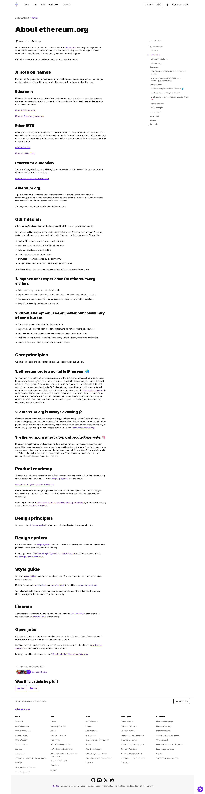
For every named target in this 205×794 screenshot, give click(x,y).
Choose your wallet (58, 726)
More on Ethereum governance (29, 116)
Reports (159, 754)
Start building (91, 735)
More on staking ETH (25, 153)
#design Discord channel (31, 556)
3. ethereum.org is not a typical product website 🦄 (169, 98)
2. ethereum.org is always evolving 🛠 (165, 93)
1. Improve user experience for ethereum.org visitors (168, 72)
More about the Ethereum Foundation (32, 178)
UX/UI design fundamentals (96, 754)
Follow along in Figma (46, 553)
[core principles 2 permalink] (14, 412)
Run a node (19, 754)
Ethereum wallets (21, 735)
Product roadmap (157, 104)
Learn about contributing (83, 427)
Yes (22, 688)
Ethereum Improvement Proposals (169, 744)
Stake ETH (55, 765)
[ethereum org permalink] (14, 188)
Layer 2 (53, 770)
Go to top (183, 701)
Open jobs (154, 124)
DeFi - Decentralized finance (62, 749)
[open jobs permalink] (14, 629)
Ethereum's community (93, 390)
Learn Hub (19, 722)
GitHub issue (68, 553)
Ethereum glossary (22, 772)
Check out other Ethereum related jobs (70, 654)
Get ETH (54, 731)
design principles (37, 525)
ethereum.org (22, 18)
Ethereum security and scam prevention (30, 758)
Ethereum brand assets (70, 786)
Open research (162, 740)
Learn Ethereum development (97, 740)
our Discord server (37, 505)
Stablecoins (55, 740)
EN (181, 4)
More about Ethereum (25, 110)
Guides (53, 722)
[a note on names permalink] (14, 72)
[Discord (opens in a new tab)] (112, 780)
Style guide (154, 116)
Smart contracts (21, 744)
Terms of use (120, 786)
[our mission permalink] (14, 219)
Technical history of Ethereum (168, 735)
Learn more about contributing (50, 502)
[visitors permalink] (14, 281)
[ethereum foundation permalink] (14, 163)
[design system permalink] (14, 537)
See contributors (39, 672)
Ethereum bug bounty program (133, 744)
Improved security (163, 731)
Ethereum (70, 47)
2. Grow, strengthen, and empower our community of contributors (166, 79)
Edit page (36, 41)
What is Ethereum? (22, 726)
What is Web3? (21, 740)
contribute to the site (87, 585)
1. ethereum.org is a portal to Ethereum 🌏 (167, 89)
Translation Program (129, 740)
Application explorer (58, 735)
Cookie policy (132, 786)
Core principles (156, 85)
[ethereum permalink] (14, 91)
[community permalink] (14, 315)
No (35, 688)
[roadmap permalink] (14, 468)
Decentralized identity (59, 761)
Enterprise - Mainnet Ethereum (98, 758)
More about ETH (22, 147)
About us (55, 786)
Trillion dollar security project (167, 758)
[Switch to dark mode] (167, 4)
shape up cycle (60, 479)
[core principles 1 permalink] (14, 371)
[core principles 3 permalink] (14, 437)
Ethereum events (127, 731)
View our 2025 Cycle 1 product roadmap (34, 484)
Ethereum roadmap (163, 726)
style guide (30, 576)
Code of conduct (87, 786)
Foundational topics (93, 749)
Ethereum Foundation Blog (132, 754)
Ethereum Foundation (159, 59)
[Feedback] (200, 789)
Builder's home (92, 722)
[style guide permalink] (14, 569)
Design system (155, 112)
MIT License (77, 613)
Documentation (92, 731)
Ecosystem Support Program (133, 758)
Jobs (98, 786)
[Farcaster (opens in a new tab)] (99, 780)
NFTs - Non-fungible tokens (61, 744)
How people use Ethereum (25, 767)
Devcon (125, 763)
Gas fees (18, 749)
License (153, 120)
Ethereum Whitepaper (164, 722)
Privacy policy (107, 786)
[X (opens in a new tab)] (105, 780)
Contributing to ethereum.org (132, 735)
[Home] (16, 4)
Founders (89, 763)
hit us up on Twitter (75, 502)
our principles (40, 585)
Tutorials (89, 726)
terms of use (38, 616)
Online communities (128, 726)
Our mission (154, 67)
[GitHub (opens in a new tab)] (93, 780)
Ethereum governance (165, 749)
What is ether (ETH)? (23, 731)
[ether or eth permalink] (14, 125)
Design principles (157, 108)
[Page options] (28, 41)
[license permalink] (14, 606)
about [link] (35, 18)
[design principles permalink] (14, 518)
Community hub (127, 722)
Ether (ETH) (155, 55)
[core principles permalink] (14, 354)
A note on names (156, 47)
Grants (88, 744)
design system (44, 544)
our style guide (57, 585)
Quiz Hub (18, 763)
